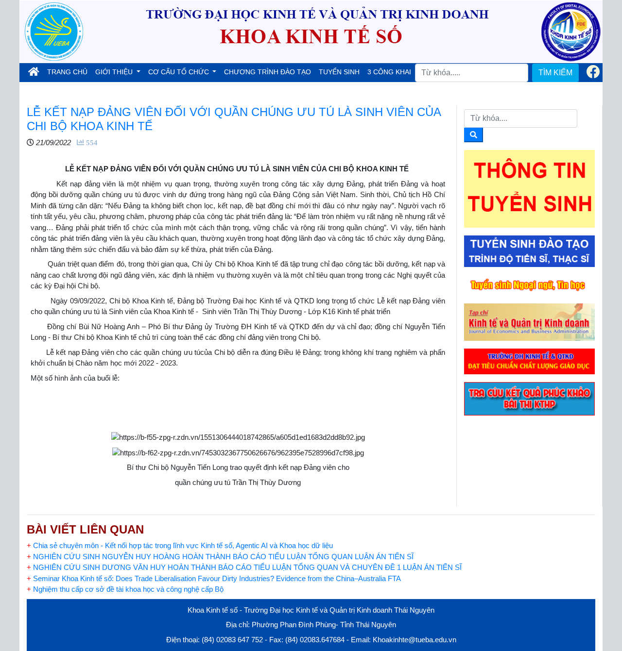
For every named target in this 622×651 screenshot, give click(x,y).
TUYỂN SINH (339, 72)
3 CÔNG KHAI (389, 72)
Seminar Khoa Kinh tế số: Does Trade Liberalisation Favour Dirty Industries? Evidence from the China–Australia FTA (214, 578)
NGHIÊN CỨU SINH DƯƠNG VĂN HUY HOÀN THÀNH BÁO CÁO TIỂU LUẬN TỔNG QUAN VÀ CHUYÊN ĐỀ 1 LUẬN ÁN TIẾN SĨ (245, 567)
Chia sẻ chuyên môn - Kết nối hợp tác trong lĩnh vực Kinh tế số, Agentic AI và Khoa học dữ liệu (180, 545)
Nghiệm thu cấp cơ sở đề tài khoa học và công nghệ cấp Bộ (125, 589)
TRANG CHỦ (69, 71)
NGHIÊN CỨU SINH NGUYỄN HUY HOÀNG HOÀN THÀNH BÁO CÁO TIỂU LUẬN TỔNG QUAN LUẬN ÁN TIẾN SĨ (220, 556)
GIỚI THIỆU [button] (115, 72)
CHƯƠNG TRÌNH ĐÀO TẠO (267, 72)
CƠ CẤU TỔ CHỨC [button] (179, 72)
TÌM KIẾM (555, 72)
